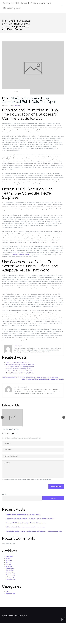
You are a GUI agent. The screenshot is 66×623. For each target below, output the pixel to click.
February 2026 (10, 568)
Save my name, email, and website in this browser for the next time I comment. (28, 479)
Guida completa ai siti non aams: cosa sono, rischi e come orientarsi (25, 527)
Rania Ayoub (16, 105)
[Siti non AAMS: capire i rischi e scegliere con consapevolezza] (12, 417)
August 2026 (9, 556)
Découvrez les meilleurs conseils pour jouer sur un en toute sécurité (30, 377)
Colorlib (10, 615)
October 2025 (10, 577)
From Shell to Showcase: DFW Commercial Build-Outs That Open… (30, 100)
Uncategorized (10, 593)
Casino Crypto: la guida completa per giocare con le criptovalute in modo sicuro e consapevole (34, 531)
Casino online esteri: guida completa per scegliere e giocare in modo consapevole (30, 518)
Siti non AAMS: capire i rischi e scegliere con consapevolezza (23, 514)
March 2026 (9, 566)
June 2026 (9, 560)
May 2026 (8, 562)
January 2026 (10, 570)
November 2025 (10, 575)
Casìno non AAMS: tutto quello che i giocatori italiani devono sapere (26, 523)
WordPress (23, 615)
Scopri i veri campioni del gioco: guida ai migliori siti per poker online (42, 379)
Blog (16, 91)
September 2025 (10, 579)
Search (4, 494)
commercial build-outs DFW (21, 254)
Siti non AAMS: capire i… (11, 429)
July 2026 (8, 558)
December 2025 (10, 573)
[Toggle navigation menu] (62, 5)
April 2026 (9, 564)
